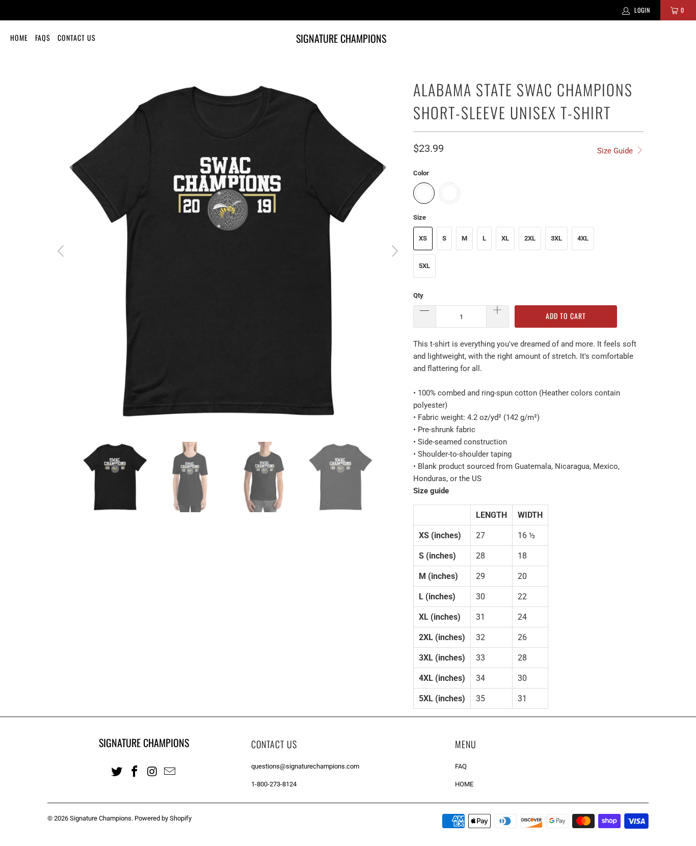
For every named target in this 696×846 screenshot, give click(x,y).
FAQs (42, 37)
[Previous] (62, 251)
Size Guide (616, 150)
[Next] (393, 251)
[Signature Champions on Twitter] (117, 771)
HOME (464, 784)
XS (423, 238)
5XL (424, 266)
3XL (556, 238)
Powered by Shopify (163, 818)
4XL (582, 238)
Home (19, 37)
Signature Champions (100, 818)
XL (505, 238)
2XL (530, 238)
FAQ (461, 766)
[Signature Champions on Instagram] (152, 771)
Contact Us (77, 37)
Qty (418, 295)
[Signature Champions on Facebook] (135, 771)
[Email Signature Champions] (170, 771)
